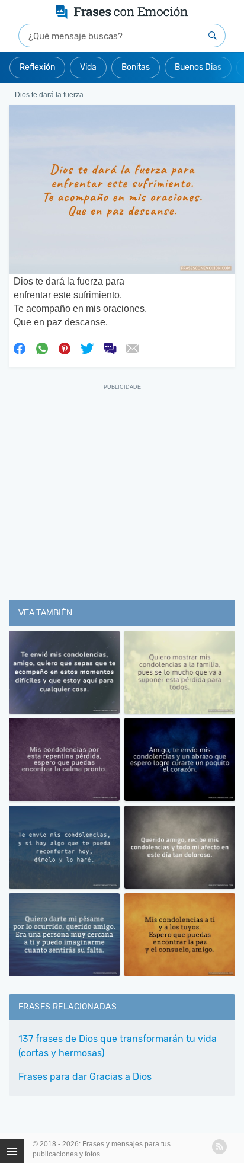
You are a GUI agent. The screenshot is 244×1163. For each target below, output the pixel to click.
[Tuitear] (87, 347)
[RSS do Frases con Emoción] (219, 1146)
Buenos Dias (198, 67)
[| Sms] (109, 347)
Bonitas (135, 67)
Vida (88, 67)
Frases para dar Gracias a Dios (85, 1076)
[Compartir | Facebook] (19, 347)
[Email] (132, 347)
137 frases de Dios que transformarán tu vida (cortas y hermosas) (117, 1045)
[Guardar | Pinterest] (64, 347)
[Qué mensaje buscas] (212, 35)
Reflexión (37, 67)
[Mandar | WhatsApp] (42, 347)
